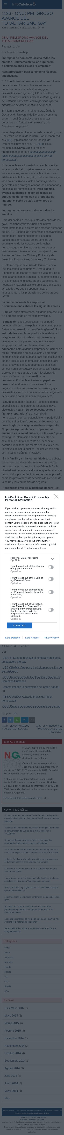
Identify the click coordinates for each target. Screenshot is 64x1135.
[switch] (51, 567)
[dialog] (32, 567)
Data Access (32, 637)
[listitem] (32, 559)
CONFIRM (19, 625)
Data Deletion (12, 637)
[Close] (57, 497)
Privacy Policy (51, 637)
